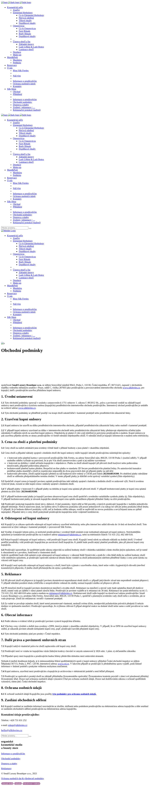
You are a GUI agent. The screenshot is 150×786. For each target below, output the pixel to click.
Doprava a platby (9, 763)
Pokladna (18, 783)
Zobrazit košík (7, 783)
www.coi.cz (63, 663)
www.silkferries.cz (131, 387)
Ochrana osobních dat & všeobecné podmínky (22, 778)
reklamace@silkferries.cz (69, 534)
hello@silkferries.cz (11, 730)
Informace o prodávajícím (13, 753)
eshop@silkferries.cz (17, 725)
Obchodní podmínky (10, 758)
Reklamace (6, 768)
